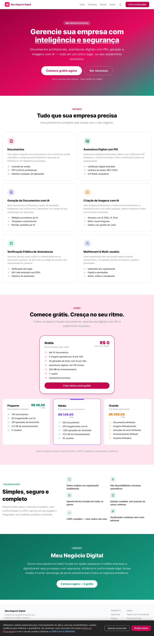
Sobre (112, 4)
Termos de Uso (134, 618)
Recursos (115, 614)
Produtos (92, 4)
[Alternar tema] (120, 4)
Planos (103, 4)
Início (82, 4)
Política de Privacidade (138, 614)
